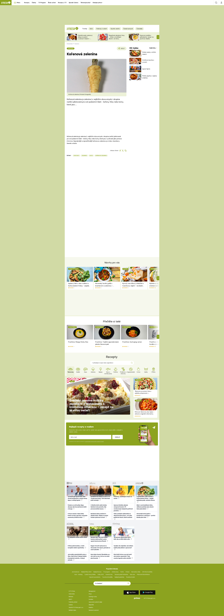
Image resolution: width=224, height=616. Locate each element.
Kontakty (91, 599)
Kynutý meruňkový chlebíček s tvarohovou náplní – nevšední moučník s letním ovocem (133, 284)
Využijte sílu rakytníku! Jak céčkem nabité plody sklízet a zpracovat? (123, 546)
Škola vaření (52, 2)
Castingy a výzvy (93, 596)
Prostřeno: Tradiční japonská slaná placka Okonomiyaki (106, 343)
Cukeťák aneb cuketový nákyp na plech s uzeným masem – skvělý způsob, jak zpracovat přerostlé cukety (85, 39)
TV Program (42, 2)
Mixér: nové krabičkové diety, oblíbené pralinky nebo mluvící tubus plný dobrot (145, 507)
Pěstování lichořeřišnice (143, 574)
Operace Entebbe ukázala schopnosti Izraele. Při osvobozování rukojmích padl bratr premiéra (123, 507)
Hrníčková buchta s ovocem (148, 61)
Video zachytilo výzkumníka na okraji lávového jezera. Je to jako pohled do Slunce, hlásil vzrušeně (123, 515)
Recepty (26, 2)
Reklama (71, 596)
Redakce (91, 607)
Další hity (152, 48)
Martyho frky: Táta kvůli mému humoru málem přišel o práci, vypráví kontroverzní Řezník (99, 539)
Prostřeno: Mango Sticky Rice (78, 342)
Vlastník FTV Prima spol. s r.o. (76, 607)
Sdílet (122, 49)
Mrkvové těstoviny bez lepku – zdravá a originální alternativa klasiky (144, 414)
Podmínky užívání (73, 602)
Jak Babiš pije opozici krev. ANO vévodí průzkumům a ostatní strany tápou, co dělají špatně (77, 498)
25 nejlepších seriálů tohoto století (77, 537)
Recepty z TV (62, 2)
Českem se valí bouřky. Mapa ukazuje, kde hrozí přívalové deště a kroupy (77, 507)
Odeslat (117, 437)
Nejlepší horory (97, 572)
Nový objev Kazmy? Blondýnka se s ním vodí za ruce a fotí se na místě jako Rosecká (100, 556)
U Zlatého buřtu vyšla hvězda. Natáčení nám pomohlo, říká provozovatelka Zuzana (99, 507)
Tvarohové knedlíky (107, 577)
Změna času (115, 572)
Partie (122, 572)
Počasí (127, 572)
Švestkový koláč (130, 577)
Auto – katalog (78, 574)
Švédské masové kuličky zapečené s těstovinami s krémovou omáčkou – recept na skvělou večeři (91, 405)
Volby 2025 (101, 574)
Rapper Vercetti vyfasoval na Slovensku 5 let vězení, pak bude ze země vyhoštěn (100, 547)
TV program (106, 572)
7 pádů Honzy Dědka (90, 574)
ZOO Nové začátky (147, 572)
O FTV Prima (72, 591)
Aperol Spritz (146, 69)
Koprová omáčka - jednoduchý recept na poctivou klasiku (146, 37)
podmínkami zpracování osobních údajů (94, 441)
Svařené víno (109, 574)
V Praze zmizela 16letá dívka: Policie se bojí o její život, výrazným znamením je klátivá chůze (77, 515)
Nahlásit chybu (72, 610)
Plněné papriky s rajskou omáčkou (149, 77)
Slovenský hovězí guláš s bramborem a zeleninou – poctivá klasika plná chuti (104, 284)
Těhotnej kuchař (85, 2)
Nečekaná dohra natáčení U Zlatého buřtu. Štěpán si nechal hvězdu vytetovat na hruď (99, 515)
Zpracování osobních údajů (95, 602)
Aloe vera (132, 574)
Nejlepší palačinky (119, 577)
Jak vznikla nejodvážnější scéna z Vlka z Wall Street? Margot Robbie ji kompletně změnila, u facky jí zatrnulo (77, 557)
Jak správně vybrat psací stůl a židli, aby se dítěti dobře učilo (122, 538)
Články (34, 2)
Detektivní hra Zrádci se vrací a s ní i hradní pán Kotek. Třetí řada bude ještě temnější (100, 498)
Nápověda (91, 604)
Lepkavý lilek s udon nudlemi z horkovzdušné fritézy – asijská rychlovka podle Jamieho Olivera (79, 284)
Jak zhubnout (75, 572)
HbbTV (70, 599)
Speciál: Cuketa (73, 2)
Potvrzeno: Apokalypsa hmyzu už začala (123, 497)
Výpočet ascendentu (94, 577)
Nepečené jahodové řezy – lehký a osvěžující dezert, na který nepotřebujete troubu (117, 38)
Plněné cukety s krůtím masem (149, 53)
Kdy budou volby (135, 572)
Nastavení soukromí (94, 610)
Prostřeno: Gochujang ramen (132, 342)
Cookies (71, 604)
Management (92, 591)
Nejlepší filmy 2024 (86, 572)
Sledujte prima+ (97, 2)
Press (90, 594)
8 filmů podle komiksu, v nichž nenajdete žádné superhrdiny (76, 546)
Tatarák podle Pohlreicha (121, 574)
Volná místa (72, 594)
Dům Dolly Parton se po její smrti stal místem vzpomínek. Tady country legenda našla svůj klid (123, 556)
